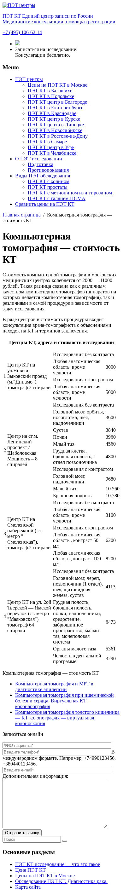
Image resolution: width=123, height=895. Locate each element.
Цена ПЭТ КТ (30, 870)
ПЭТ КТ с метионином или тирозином (70, 192)
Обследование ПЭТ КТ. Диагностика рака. (61, 881)
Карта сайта (28, 887)
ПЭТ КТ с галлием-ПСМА (56, 198)
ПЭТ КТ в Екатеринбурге (55, 107)
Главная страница (22, 214)
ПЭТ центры (29, 79)
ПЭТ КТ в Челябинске (52, 153)
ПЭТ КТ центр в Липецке (56, 124)
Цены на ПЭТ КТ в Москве (57, 85)
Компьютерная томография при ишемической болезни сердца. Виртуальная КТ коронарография (64, 700)
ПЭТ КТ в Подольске (51, 96)
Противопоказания (48, 170)
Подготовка (40, 164)
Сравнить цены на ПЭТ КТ (44, 204)
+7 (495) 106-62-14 (22, 32)
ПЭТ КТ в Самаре (47, 141)
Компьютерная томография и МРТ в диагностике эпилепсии (54, 686)
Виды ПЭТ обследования (42, 175)
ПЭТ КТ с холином (48, 181)
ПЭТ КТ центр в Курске (54, 119)
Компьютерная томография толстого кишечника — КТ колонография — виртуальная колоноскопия (67, 717)
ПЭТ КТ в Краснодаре (52, 113)
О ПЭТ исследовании (38, 158)
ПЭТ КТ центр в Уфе (51, 147)
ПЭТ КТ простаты (47, 187)
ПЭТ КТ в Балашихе (50, 90)
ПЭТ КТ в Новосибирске (55, 130)
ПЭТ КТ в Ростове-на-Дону (58, 136)
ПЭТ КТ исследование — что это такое (57, 864)
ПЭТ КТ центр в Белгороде (57, 102)
